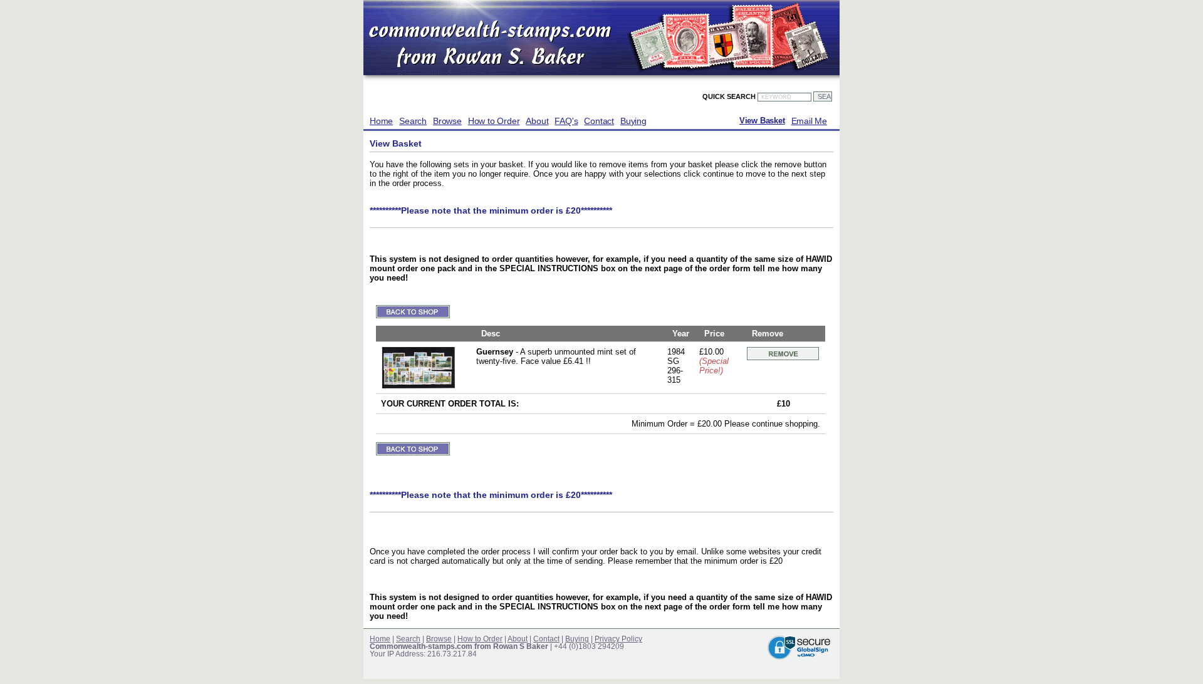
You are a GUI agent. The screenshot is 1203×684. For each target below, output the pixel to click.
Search (413, 121)
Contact (599, 121)
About (537, 121)
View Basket (762, 121)
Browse (447, 121)
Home (381, 121)
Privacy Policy (618, 639)
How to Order (494, 121)
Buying (633, 121)
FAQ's (566, 121)
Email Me (809, 121)
